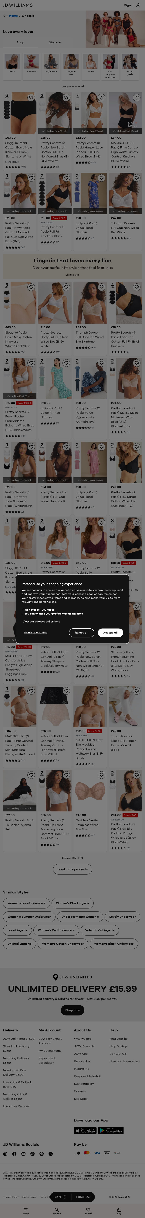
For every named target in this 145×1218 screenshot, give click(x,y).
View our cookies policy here (41, 621)
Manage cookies (35, 632)
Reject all (81, 632)
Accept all (110, 632)
